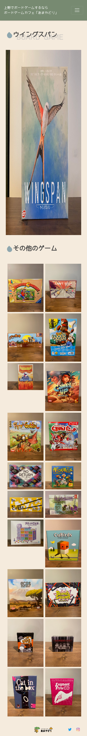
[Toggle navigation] (77, 10)
